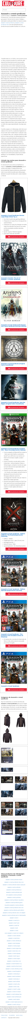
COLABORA (12, 1015)
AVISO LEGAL (19, 1015)
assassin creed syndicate (7, 22)
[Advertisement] (14, 42)
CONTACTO (4, 1017)
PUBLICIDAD (4, 1015)
